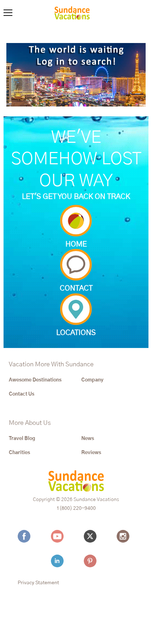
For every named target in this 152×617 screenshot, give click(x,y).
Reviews (91, 452)
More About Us (30, 423)
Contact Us (21, 394)
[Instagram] (125, 536)
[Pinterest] (92, 561)
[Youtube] (59, 536)
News (87, 438)
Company (92, 380)
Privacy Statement (38, 582)
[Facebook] (26, 536)
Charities (19, 452)
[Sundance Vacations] (72, 14)
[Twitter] (92, 536)
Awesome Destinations (35, 380)
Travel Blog (22, 438)
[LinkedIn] (59, 561)
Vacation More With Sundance (51, 364)
